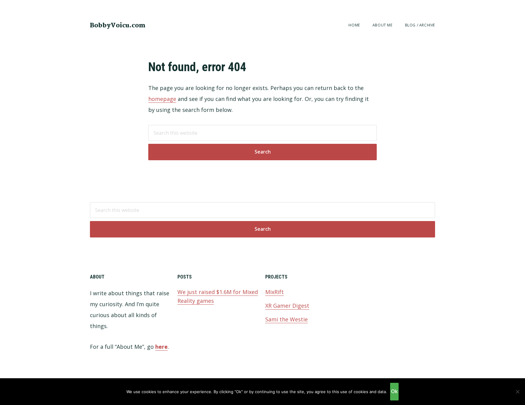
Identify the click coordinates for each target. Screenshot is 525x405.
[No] (517, 392)
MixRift (274, 292)
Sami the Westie (286, 319)
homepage (162, 98)
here (161, 346)
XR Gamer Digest (287, 305)
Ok (394, 391)
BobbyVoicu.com (118, 25)
